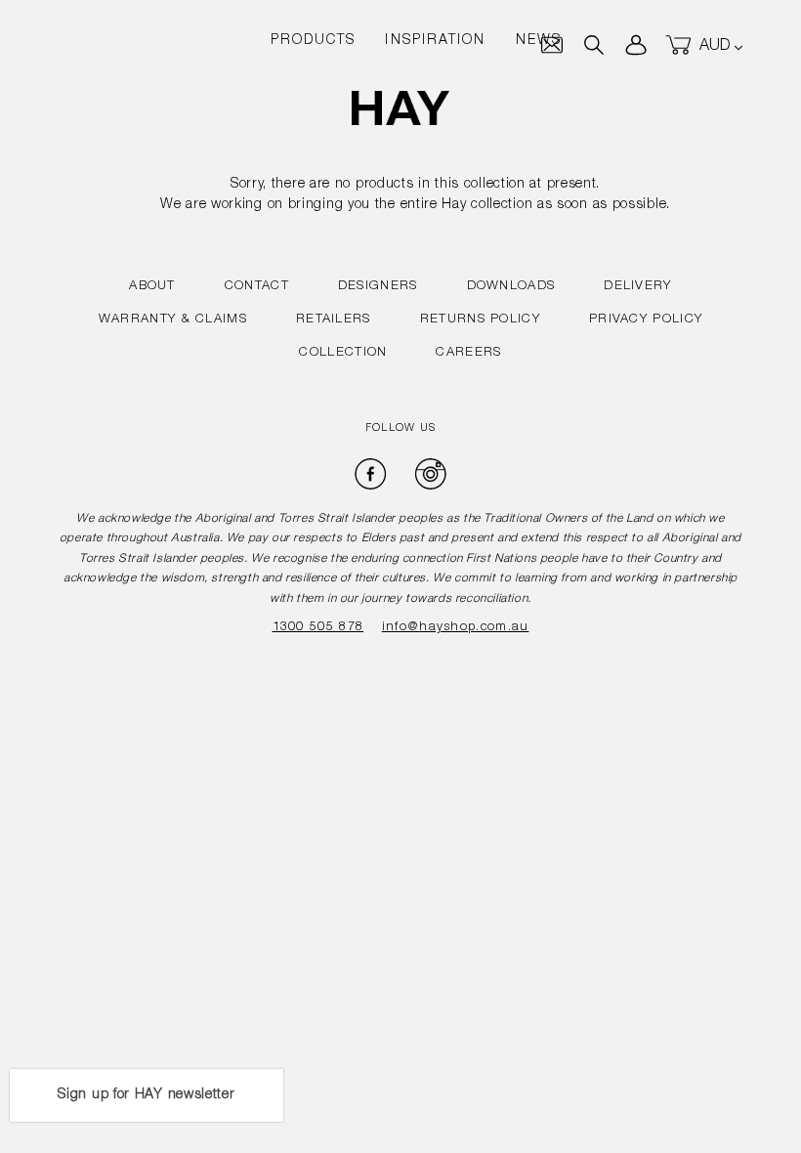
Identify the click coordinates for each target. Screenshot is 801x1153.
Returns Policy (480, 320)
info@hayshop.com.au (455, 627)
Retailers (333, 320)
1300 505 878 (318, 627)
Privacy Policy (645, 320)
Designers (378, 286)
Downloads (511, 286)
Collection (343, 353)
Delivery (637, 286)
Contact (257, 286)
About (152, 286)
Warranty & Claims (173, 320)
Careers (468, 353)
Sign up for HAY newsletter (146, 1095)
